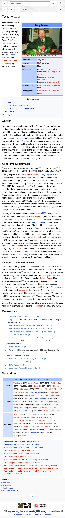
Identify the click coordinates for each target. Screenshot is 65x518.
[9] (45, 213)
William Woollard (18, 178)
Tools (60, 9)
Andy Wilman (18, 423)
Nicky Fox (17, 414)
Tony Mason (43, 460)
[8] (43, 213)
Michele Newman (19, 420)
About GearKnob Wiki (33, 515)
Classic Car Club (53, 82)
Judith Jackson (22, 252)
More (24, 9)
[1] (18, 31)
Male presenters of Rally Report (43, 465)
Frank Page (34, 392)
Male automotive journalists (30, 463)
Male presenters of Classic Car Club (20, 460)
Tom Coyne (17, 383)
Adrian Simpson (55, 429)
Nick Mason (38, 306)
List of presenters (19, 436)
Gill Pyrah (56, 386)
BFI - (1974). (18, 335)
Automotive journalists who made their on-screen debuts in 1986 (32, 468)
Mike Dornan (24, 389)
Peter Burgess (54, 401)
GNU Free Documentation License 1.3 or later (26, 513)
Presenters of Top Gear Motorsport (19, 451)
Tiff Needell (50, 404)
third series (33, 175)
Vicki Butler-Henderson (43, 423)
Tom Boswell (55, 395)
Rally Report (51, 69)
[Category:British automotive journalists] (38, 63)
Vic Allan (47, 411)
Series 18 (35, 183)
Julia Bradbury (24, 426)
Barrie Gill (34, 178)
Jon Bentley (43, 408)
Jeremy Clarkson (38, 222)
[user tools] (60, 3)
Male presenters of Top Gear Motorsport (21, 454)
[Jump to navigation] (4, 3)
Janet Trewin (37, 414)
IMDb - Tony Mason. (16, 347)
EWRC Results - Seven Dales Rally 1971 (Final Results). (29, 325)
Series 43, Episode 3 (16, 219)
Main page (6, 482)
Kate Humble (33, 429)
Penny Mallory (56, 287)
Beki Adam (23, 408)
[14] (34, 295)
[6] (57, 167)
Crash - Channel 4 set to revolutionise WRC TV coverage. (30, 338)
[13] (50, 292)
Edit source (17, 9)
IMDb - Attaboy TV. (16, 365)
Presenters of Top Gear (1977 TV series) (21, 445)
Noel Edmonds (46, 389)
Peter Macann (18, 392)
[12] (22, 281)
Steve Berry (42, 420)
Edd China (41, 287)
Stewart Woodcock (32, 395)
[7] (40, 200)
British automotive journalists (26, 442)
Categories (7, 442)
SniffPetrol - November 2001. (19, 362)
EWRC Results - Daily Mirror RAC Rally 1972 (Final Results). (31, 332)
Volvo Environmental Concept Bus (30, 231)
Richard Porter (46, 278)
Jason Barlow (30, 432)
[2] (36, 125)
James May (17, 429)
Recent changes (9, 485)
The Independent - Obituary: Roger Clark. (24, 316)
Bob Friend (39, 401)
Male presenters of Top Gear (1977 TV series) (24, 448)
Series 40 (39, 217)
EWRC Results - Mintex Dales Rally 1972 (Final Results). (30, 328)
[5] (18, 146)
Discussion (11, 9)
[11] (22, 272)
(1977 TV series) (39, 379)
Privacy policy (18, 515)
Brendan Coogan (47, 426)
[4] (22, 140)
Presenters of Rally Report (15, 465)
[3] (59, 131)
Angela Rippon (33, 383)
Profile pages (9, 463)
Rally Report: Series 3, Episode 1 (49, 85)
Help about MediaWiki (10, 491)
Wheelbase (16, 249)
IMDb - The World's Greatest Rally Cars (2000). (26, 359)
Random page (8, 488)
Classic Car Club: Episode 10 (48, 91)
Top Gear (6, 58)
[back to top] (32, 496)
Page (4, 9)
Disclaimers (48, 515)
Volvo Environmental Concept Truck (30, 237)
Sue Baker (54, 392)
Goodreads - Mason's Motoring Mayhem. (24, 368)
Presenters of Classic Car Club (17, 457)
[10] (18, 233)
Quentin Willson (19, 417)
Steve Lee (40, 417)
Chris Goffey (18, 401)
